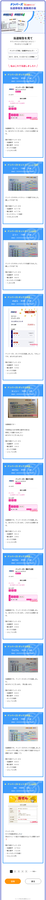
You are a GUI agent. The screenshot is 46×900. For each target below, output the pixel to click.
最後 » (34, 871)
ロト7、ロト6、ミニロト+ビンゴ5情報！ (22, 57)
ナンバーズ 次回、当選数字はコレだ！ (22, 51)
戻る (33, 881)
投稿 (13, 881)
